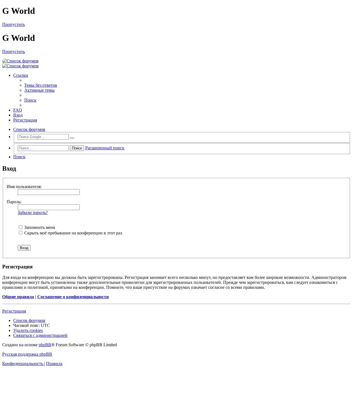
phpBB (45, 344)
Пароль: (14, 201)
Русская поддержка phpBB (27, 354)
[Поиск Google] (72, 138)
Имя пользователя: (24, 186)
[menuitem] (40, 85)
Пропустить (13, 24)
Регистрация (14, 311)
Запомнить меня (39, 227)
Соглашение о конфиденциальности (73, 296)
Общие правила (18, 296)
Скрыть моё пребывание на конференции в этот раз (72, 233)
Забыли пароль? (33, 212)
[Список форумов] (20, 61)
